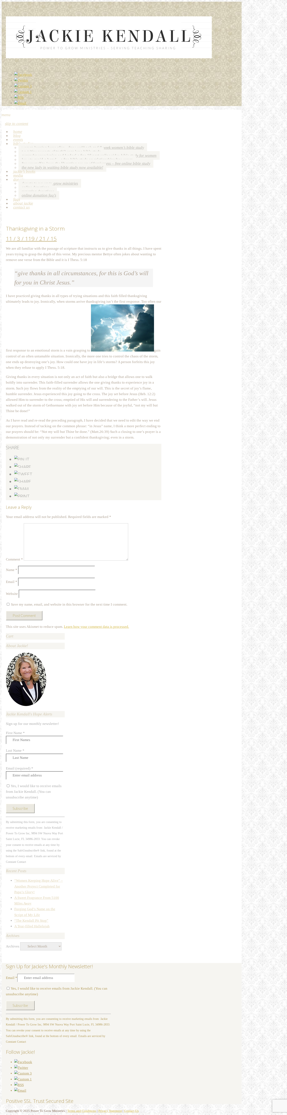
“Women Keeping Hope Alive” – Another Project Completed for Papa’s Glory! (38, 886)
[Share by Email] (22, 489)
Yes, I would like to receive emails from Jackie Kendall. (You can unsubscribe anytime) (34, 791)
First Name (15, 733)
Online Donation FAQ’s (39, 195)
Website (12, 594)
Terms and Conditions (81, 1110)
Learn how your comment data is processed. (96, 627)
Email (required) (19, 768)
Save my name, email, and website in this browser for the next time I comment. (69, 604)
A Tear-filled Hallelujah (32, 926)
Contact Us (21, 207)
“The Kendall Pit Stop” (31, 921)
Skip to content (16, 123)
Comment (14, 559)
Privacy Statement (110, 1110)
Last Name (15, 751)
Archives (12, 946)
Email (11, 582)
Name (11, 570)
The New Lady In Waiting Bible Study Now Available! (62, 167)
